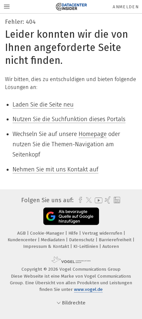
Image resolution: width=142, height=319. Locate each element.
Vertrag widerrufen (103, 233)
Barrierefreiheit (116, 240)
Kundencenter (23, 240)
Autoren (110, 246)
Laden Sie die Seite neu (43, 104)
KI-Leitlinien (86, 246)
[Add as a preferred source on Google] (71, 216)
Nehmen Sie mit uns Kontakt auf (55, 169)
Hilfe (73, 233)
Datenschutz (82, 240)
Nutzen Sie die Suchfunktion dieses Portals (69, 119)
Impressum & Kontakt (46, 246)
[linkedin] (116, 200)
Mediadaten (53, 240)
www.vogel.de (88, 289)
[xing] (106, 200)
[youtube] (97, 200)
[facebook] (79, 200)
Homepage (93, 134)
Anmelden (126, 7)
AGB (22, 233)
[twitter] (87, 200)
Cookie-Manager (47, 233)
